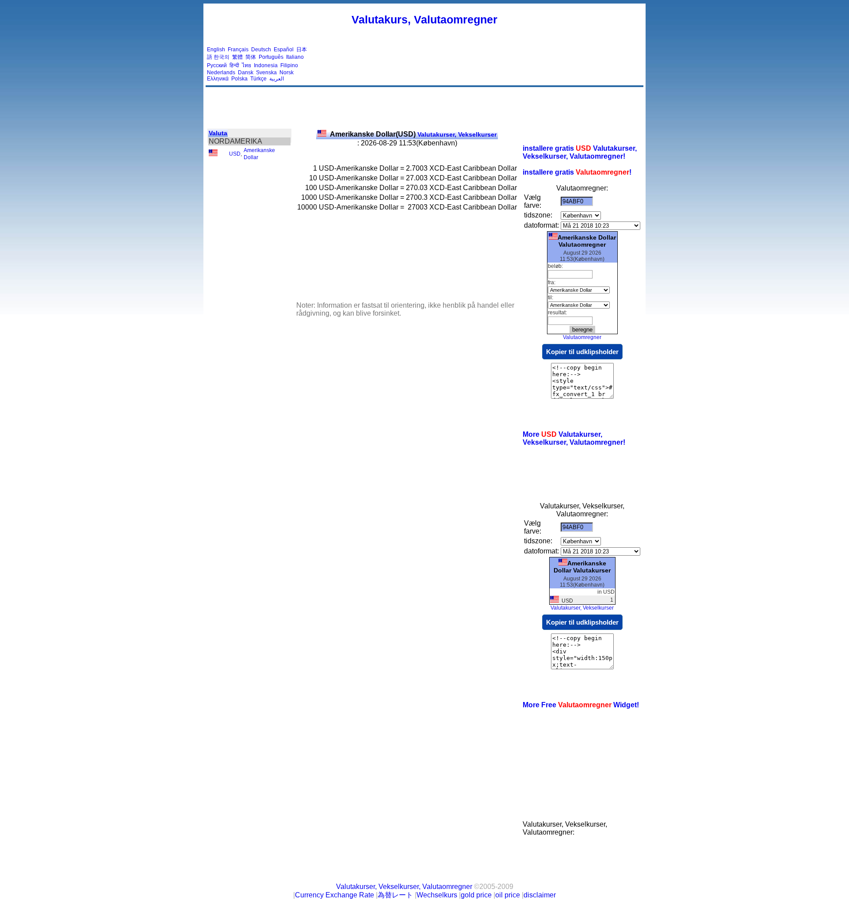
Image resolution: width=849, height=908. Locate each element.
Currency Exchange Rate (334, 895)
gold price (476, 895)
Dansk (245, 72)
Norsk (286, 72)
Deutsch (261, 49)
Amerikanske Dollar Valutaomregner (587, 241)
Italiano (295, 57)
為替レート (395, 895)
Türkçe (258, 79)
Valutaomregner (582, 337)
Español (284, 49)
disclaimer (540, 895)
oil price (507, 895)
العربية (276, 79)
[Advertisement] (481, 64)
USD (235, 154)
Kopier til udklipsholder (582, 351)
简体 (250, 57)
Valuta (218, 133)
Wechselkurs (437, 895)
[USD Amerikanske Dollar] (213, 154)
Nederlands (221, 72)
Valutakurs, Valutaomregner (424, 19)
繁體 (237, 57)
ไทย (246, 65)
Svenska (266, 72)
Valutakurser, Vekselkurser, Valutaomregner (404, 886)
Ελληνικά (218, 79)
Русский (217, 65)
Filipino (289, 65)
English (216, 49)
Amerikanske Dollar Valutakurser (582, 567)
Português (271, 57)
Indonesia (266, 65)
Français (238, 49)
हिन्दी (234, 65)
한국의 (221, 57)
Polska (239, 79)
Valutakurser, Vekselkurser (413, 134)
